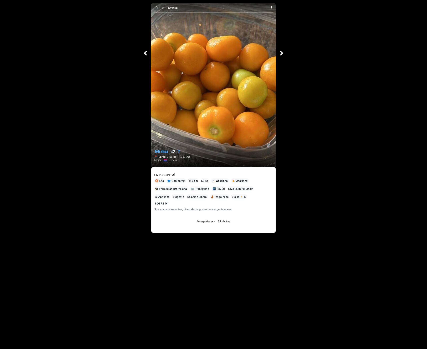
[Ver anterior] (145, 53)
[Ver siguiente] (281, 53)
